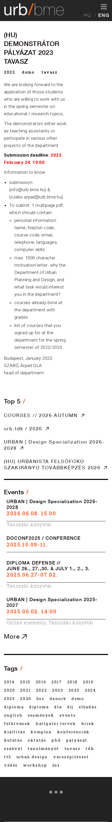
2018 (72, 681)
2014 (9, 681)
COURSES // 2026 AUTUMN (41, 415)
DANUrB (57, 698)
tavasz (49, 72)
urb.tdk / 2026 (23, 428)
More (13, 636)
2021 (25, 690)
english (13, 715)
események (41, 715)
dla (58, 706)
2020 (9, 690)
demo (28, 72)
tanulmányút (43, 748)
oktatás (37, 740)
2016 (41, 681)
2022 (41, 690)
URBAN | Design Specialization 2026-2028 (54, 445)
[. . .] (56, 793)
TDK (89, 748)
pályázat (76, 740)
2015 (25, 681)
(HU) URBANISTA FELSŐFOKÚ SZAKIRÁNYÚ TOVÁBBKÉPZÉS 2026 (52, 464)
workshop (35, 765)
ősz (56, 765)
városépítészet (71, 756)
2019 (88, 681)
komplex (41, 731)
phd (56, 740)
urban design (32, 756)
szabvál (13, 748)
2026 (25, 698)
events (67, 715)
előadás (88, 706)
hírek (88, 723)
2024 (90, 690)
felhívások (17, 723)
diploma (14, 706)
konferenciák (73, 731)
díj (70, 706)
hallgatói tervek (56, 723)
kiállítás (14, 731)
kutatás (13, 740)
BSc (40, 698)
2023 (9, 72)
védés (11, 765)
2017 (56, 681)
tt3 (7, 756)
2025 (9, 698)
